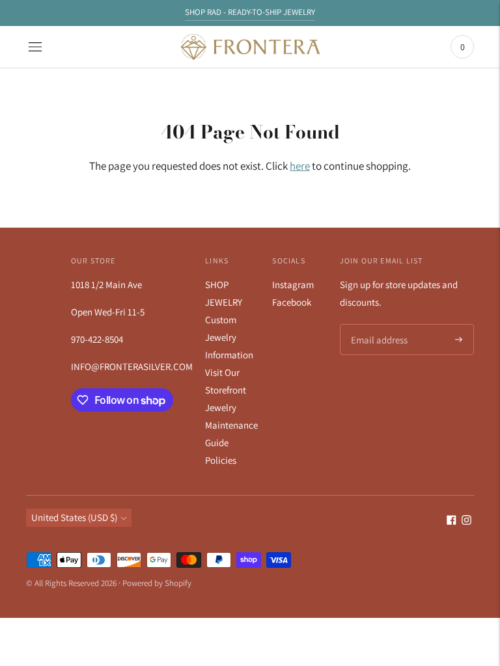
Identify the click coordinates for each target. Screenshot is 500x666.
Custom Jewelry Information (229, 337)
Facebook (291, 302)
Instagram (293, 284)
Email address (377, 324)
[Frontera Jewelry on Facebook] (451, 521)
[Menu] (35, 47)
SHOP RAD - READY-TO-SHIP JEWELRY (250, 12)
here (300, 166)
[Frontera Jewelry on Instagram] (466, 521)
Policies (220, 460)
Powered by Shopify (156, 583)
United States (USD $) (74, 517)
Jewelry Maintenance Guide (231, 425)
